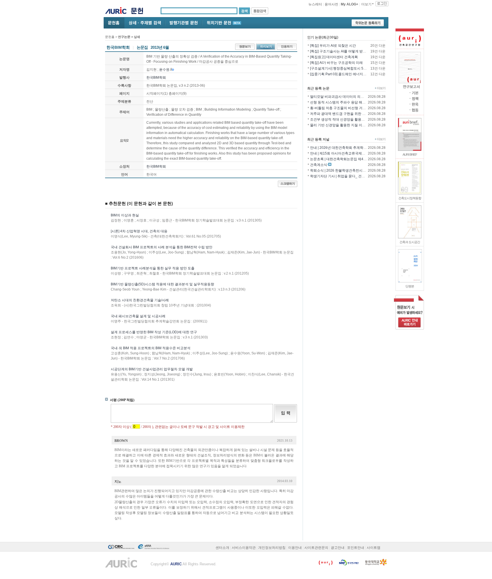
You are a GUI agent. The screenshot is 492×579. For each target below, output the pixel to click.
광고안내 (338, 548)
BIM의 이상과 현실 (125, 215)
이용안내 (295, 548)
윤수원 (164, 70)
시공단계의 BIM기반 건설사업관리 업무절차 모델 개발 (152, 369)
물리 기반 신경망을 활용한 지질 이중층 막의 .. (344, 125)
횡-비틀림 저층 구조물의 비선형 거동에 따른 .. (345, 108)
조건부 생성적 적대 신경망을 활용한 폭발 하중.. (346, 119)
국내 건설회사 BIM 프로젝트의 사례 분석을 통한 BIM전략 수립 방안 (161, 247)
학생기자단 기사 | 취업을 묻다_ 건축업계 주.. (344, 176)
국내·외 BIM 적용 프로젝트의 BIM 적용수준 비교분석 (150, 348)
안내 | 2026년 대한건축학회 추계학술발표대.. (344, 148)
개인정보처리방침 (272, 548)
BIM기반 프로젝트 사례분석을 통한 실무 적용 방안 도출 (152, 268)
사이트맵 (373, 548)
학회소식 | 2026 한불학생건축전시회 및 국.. (343, 170)
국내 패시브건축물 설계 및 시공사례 (138, 316)
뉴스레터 (315, 4)
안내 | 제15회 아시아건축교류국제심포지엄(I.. (344, 153)
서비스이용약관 (244, 548)
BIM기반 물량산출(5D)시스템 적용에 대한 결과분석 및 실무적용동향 (162, 284)
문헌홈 (109, 36)
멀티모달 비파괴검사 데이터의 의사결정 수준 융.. (347, 97)
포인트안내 (355, 548)
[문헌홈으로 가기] (139, 11)
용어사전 (331, 4)
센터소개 (222, 548)
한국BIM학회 (156, 78)
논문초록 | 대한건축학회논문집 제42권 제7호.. (345, 159)
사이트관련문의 (316, 548)
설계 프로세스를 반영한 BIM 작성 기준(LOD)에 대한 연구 (154, 332)
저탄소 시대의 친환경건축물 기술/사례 (140, 300)
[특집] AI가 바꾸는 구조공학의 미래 (336, 63)
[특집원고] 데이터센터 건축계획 (334, 57)
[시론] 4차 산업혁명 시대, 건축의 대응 (139, 231)
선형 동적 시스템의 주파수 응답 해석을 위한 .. (344, 102)
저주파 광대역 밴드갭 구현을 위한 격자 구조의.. (346, 114)
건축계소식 (318, 165)
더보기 (366, 4)
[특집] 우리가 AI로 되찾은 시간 (333, 46)
